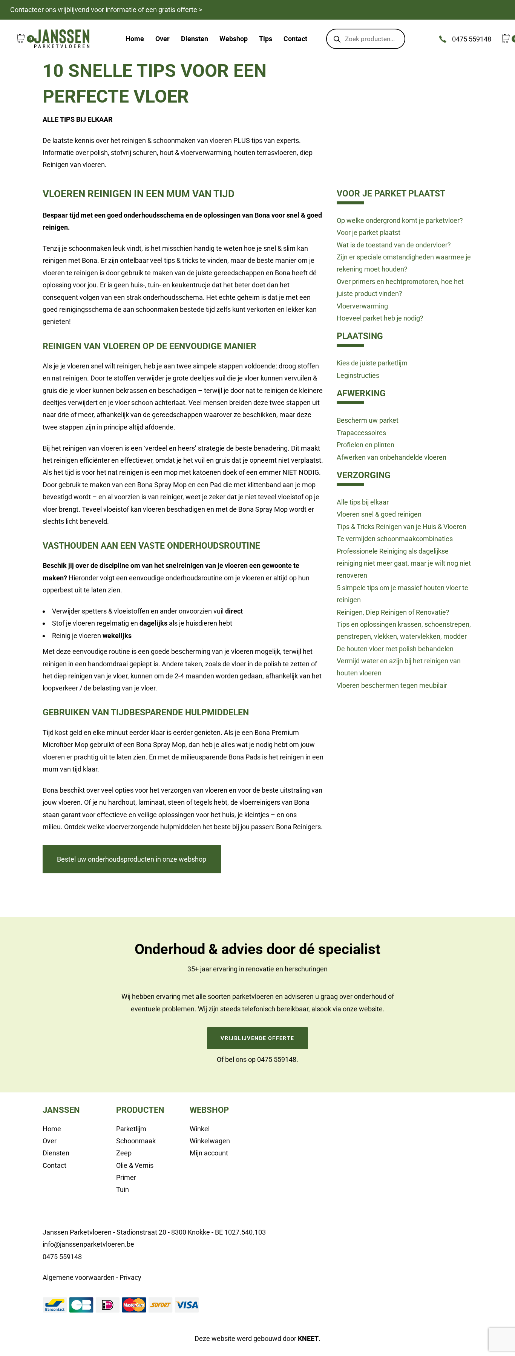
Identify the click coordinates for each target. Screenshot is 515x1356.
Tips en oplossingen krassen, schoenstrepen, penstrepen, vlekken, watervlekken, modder (404, 630)
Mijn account (209, 1153)
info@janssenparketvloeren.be (88, 1244)
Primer (126, 1177)
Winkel (200, 1129)
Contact (54, 1165)
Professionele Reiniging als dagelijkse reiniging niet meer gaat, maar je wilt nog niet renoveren (404, 563)
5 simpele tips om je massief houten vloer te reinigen (402, 594)
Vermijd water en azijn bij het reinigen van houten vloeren (399, 667)
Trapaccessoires (361, 433)
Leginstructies (358, 375)
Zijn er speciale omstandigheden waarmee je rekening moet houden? (404, 263)
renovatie (260, 969)
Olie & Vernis (134, 1165)
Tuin (122, 1189)
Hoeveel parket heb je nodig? (380, 318)
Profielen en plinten (365, 445)
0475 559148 (276, 1059)
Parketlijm (131, 1129)
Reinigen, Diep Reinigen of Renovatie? (393, 612)
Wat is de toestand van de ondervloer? (394, 245)
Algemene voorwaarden (79, 1277)
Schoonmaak (136, 1141)
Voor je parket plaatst (368, 232)
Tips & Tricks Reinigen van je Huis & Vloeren (401, 527)
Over (50, 1141)
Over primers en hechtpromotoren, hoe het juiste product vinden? (400, 288)
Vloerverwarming (362, 306)
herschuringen (306, 969)
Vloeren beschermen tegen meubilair (392, 685)
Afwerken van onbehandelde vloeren (391, 457)
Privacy (130, 1277)
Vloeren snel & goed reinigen (379, 514)
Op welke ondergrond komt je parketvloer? (400, 220)
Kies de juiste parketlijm (372, 363)
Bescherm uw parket (368, 420)
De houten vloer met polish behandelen (395, 649)
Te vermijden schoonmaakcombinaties (395, 539)
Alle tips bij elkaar (363, 502)
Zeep (124, 1153)
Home (52, 1129)
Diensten (56, 1153)
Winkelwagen (210, 1141)
